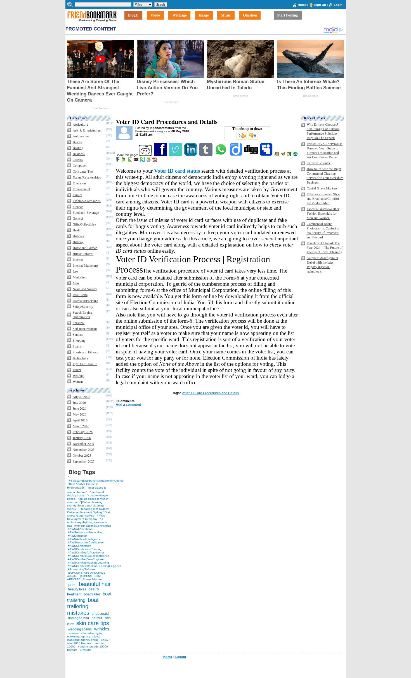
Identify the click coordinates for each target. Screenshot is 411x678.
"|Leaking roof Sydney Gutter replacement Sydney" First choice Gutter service (88, 512)
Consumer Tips (83, 171)
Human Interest (83, 253)
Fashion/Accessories (87, 200)
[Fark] (118, 160)
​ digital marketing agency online (83, 638)
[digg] (251, 155)
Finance (78, 206)
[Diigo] (236, 155)
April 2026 (80, 420)
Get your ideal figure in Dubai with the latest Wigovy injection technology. (322, 264)
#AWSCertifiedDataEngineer (86, 559)
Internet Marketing (85, 265)
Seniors (78, 334)
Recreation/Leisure (85, 300)
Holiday (78, 242)
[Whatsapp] (221, 155)
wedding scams (80, 629)
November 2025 (84, 449)
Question (250, 15)
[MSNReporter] (283, 155)
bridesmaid (100, 614)
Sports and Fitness (85, 352)
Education (79, 183)
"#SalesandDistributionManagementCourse (96, 480)
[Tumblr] (206, 155)
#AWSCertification (79, 545)
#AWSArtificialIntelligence (84, 539)
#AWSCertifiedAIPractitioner (86, 552)
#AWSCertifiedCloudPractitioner (88, 555)
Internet (78, 259)
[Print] (149, 160)
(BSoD (72, 584)
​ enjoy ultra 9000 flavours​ (87, 641)
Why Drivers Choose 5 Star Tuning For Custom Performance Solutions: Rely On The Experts (323, 131)
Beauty (77, 142)
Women (78, 381)
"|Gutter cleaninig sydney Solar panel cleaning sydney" (85, 505)
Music (226, 15)
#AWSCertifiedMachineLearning (88, 562)
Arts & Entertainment (87, 130)
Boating (78, 148)
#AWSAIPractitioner (80, 529)
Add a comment (128, 405)
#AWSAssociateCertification (86, 542)
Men (76, 283)
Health (77, 230)
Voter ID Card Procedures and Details (210, 393)
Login (338, 4)
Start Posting (287, 15)
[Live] (277, 155)
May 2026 (80, 414)
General (78, 218)
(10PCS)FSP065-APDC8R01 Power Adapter (84, 577)
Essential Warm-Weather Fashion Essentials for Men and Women (323, 213)
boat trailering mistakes (83, 606)
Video (155, 15)
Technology (80, 358)
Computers (80, 165)
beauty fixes (77, 589)
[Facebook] (161, 155)
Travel (77, 369)
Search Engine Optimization (82, 314)
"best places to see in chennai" (87, 490)
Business (79, 153)
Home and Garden (85, 247)
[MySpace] (266, 155)
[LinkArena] (130, 160)
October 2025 (82, 455)
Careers (78, 159)
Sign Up (320, 4)
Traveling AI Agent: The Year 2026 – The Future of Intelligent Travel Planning (325, 247)
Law (76, 271)
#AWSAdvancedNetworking (85, 532)
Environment (81, 189)
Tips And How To (85, 364)
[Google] (289, 155)
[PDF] (155, 160)
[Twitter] (176, 155)
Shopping (79, 340)
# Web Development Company (86, 517)
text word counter (318, 163)
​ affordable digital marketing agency (84, 635)
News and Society (85, 289)
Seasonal (79, 322)
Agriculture (80, 124)
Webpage (179, 15)
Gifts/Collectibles (84, 224)
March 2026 (81, 426)
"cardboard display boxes (85, 494)
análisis (73, 633)
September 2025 (84, 461)
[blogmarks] (124, 160)
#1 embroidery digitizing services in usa (87, 522)
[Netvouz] (142, 160)
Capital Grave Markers (322, 188)
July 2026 (79, 402)
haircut (97, 618)
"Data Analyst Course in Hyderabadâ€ (82, 485)
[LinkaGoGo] (136, 160)
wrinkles (101, 629)
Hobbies (78, 236)
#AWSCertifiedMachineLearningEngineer (94, 565)
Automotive (81, 136)
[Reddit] (146, 155)
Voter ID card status (177, 171)
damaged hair (78, 618)
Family (77, 195)
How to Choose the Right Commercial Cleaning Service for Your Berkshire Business (325, 175)
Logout (180, 656)
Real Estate (80, 294)
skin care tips (92, 623)
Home (302, 4)
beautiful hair (95, 584)
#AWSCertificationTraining (84, 549)
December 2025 (83, 443)
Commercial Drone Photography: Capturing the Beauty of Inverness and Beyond (323, 230)
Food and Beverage (86, 212)
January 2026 (82, 437)
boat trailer (92, 594)
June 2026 (80, 408)
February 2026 (83, 432)
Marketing (80, 277)
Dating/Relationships (87, 177)
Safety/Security (83, 306)
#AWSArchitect (77, 535)
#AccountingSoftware (82, 569)
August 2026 (81, 396)
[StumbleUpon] (295, 155)
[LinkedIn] (191, 155)
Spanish (78, 346)
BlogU (133, 15)
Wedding (79, 375)
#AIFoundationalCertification (92, 525)
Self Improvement (85, 328)
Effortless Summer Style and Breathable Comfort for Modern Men (323, 198)
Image (204, 15)
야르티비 (85, 649)
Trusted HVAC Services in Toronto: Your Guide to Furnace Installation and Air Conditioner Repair (325, 150)
